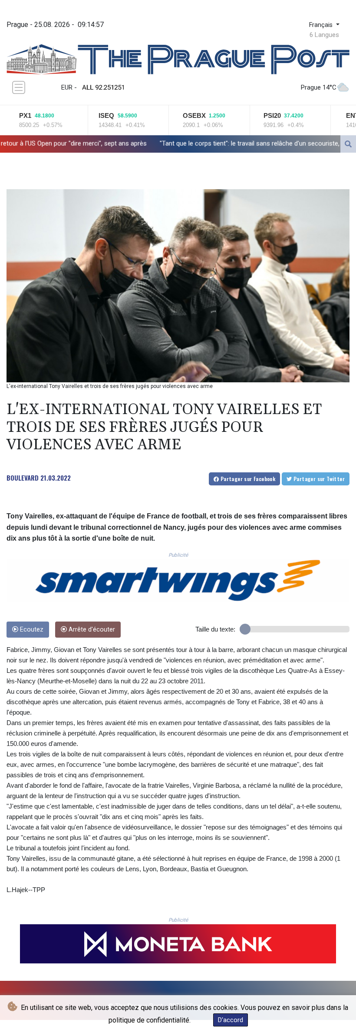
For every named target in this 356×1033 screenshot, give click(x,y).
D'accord (230, 1020)
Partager (247, 478)
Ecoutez (30, 629)
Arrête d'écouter (91, 629)
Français (321, 25)
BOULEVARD (23, 477)
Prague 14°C (318, 87)
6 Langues (324, 35)
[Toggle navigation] (19, 87)
